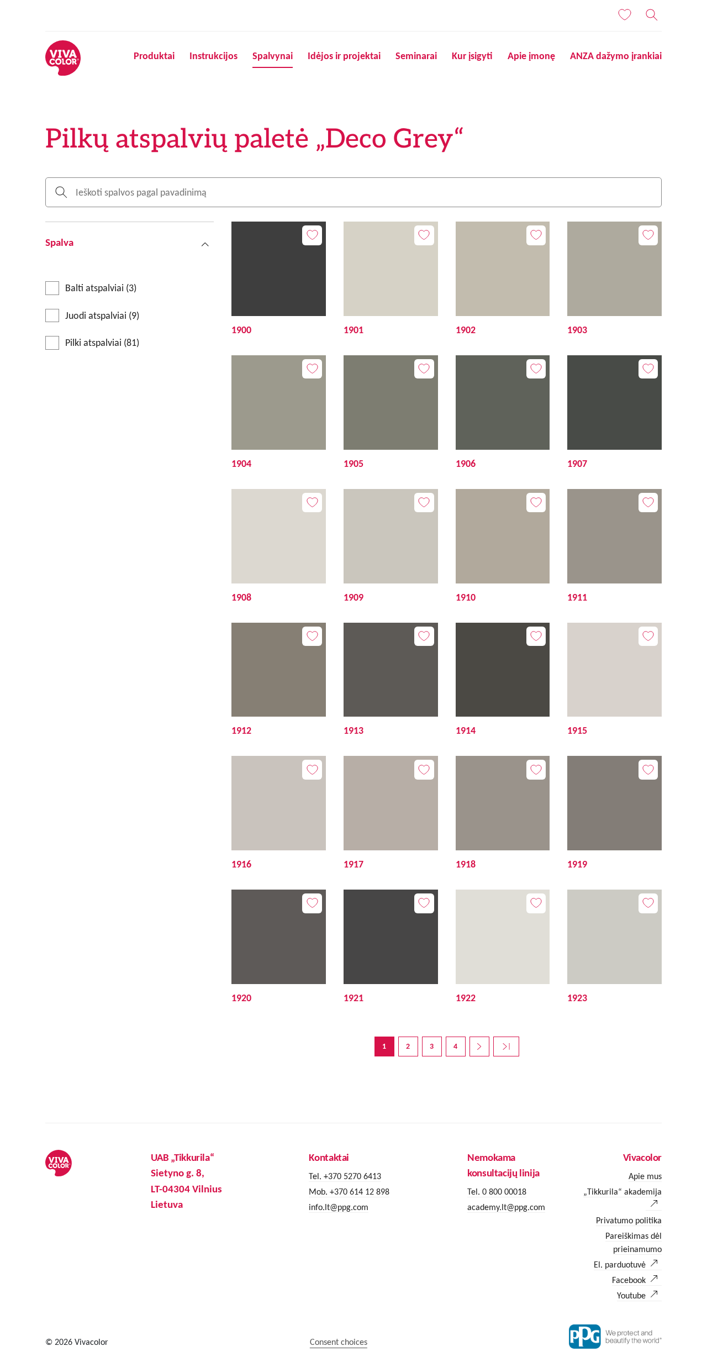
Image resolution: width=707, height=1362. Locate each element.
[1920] (278, 948)
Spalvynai (272, 56)
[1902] (503, 280)
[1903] (614, 280)
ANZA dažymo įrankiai (616, 56)
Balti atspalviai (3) (100, 288)
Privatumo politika (629, 1220)
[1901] (391, 280)
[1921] (391, 948)
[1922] (503, 948)
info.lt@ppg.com (338, 1207)
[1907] (614, 413)
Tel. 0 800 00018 (496, 1191)
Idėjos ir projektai (344, 56)
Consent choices (338, 1342)
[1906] (503, 413)
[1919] (614, 814)
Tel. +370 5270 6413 (345, 1176)
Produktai (154, 56)
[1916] (278, 814)
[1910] (503, 547)
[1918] (503, 814)
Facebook (629, 1280)
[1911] (614, 547)
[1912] (278, 681)
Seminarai (416, 56)
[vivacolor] (63, 57)
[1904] (278, 413)
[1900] (278, 280)
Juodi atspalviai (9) (102, 315)
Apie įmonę (531, 56)
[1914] (503, 681)
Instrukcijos (213, 56)
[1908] (278, 547)
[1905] (391, 413)
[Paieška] (652, 15)
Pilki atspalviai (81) (102, 342)
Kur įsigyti (472, 56)
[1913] (391, 681)
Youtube (631, 1295)
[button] (129, 242)
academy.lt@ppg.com (506, 1207)
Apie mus (645, 1176)
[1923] (614, 948)
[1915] (614, 681)
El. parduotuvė (620, 1264)
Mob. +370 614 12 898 (349, 1191)
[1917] (391, 814)
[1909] (391, 547)
